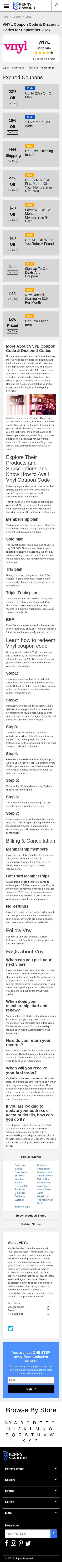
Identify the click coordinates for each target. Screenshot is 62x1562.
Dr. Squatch (21, 1186)
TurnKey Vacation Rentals (19, 1179)
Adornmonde (44, 1182)
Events (9, 1490)
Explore (10, 1479)
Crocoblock (21, 1172)
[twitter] (10, 1328)
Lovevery (42, 1186)
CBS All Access (45, 1175)
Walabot (19, 1199)
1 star (36, 53)
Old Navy (20, 1196)
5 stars (52, 53)
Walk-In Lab (43, 1196)
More (8, 1512)
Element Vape (22, 1206)
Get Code (12, 103)
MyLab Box (43, 1179)
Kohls (40, 1192)
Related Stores (31, 1224)
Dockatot (42, 1165)
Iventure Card (44, 1172)
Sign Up (31, 1389)
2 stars (40, 53)
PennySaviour (14, 1468)
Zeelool (19, 1168)
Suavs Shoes (44, 1189)
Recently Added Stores (31, 1215)
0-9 (8, 1423)
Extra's (9, 1501)
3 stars (44, 53)
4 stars (48, 53)
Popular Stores (31, 1156)
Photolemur (43, 1168)
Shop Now (44, 48)
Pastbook (20, 1165)
